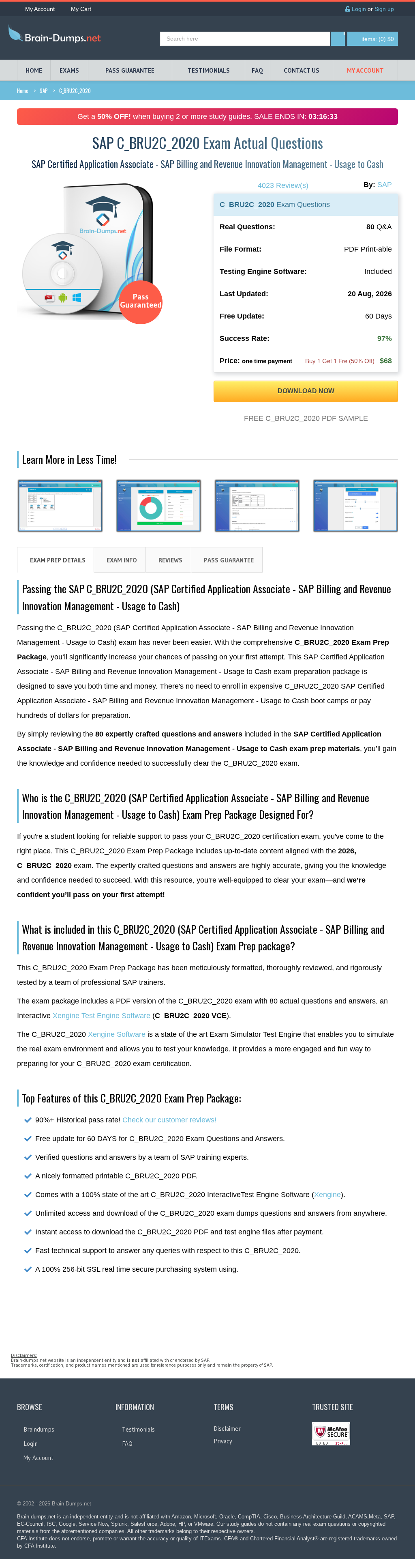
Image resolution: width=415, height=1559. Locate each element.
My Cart (81, 9)
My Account (40, 9)
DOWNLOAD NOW (306, 391)
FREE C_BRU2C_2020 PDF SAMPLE (306, 418)
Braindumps (39, 1429)
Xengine (327, 1195)
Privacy (223, 1441)
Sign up (384, 9)
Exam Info (122, 560)
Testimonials (138, 1429)
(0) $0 (378, 39)
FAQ (257, 70)
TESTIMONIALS (209, 70)
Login (358, 9)
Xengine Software (116, 1034)
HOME (34, 70)
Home (22, 90)
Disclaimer (227, 1428)
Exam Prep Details (58, 560)
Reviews (170, 560)
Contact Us (301, 70)
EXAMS (69, 70)
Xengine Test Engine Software (101, 1016)
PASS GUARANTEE (129, 70)
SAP (44, 90)
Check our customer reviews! (169, 1120)
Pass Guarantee (229, 560)
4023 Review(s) (283, 185)
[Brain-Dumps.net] (56, 35)
